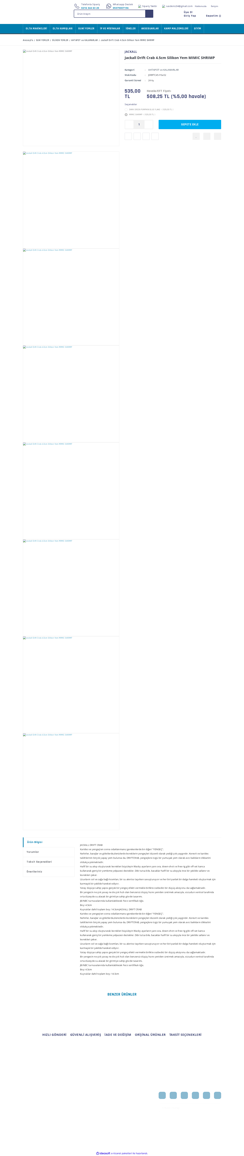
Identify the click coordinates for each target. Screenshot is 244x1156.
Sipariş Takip (98, 1100)
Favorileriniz (98, 1105)
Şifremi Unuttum (32, 1105)
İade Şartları (64, 1114)
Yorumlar (33, 852)
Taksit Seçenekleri (39, 862)
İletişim (214, 6)
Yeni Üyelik (29, 1094)
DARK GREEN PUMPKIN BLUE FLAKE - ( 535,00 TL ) (151, 109)
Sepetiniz (96, 1111)
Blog (127, 1111)
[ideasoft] (103, 1153)
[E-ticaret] (121, 1153)
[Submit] (217, 1107)
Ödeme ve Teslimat (68, 1103)
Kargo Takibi (30, 1122)
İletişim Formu (31, 1111)
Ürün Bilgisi (34, 842)
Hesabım (96, 1094)
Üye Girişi (28, 1100)
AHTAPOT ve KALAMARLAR (163, 69)
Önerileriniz (34, 872)
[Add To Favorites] (196, 136)
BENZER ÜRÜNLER (122, 994)
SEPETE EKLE (190, 124)
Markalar (130, 1105)
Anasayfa (130, 1094)
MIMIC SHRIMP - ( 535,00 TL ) (142, 114)
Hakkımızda (200, 6)
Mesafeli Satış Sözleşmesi (64, 1096)
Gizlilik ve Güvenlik (67, 1109)
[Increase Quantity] (149, 124)
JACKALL (131, 52)
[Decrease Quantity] (129, 124)
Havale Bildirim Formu (35, 1117)
